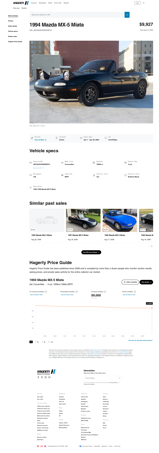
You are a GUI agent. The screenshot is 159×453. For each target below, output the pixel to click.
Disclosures (104, 446)
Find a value (16, 8)
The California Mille (86, 432)
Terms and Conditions (89, 384)
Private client (40, 423)
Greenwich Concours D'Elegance (89, 434)
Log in (137, 3)
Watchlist (24, 8)
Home (104, 396)
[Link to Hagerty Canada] (42, 446)
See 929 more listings (90, 252)
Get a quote (40, 396)
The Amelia (84, 430)
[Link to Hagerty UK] (45, 446)
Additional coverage (42, 430)
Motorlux (83, 437)
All (59, 415)
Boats (38, 420)
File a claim (40, 399)
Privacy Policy (113, 382)
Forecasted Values (123, 352)
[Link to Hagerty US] (38, 446)
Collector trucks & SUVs (43, 411)
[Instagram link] (45, 377)
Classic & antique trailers (43, 413)
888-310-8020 (84, 420)
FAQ (104, 423)
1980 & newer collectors (43, 406)
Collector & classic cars (43, 408)
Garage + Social (63, 422)
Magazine (83, 408)
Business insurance (42, 425)
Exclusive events (85, 411)
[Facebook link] (38, 377)
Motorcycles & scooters (43, 415)
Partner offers (84, 406)
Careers (105, 406)
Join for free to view (36, 294)
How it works (62, 404)
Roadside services (86, 418)
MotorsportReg (63, 427)
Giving (104, 416)
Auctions (61, 396)
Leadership (106, 401)
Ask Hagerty (84, 401)
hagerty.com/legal (95, 353)
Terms (104, 427)
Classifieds (62, 399)
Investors (105, 413)
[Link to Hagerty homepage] (46, 372)
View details (145, 282)
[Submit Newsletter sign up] (119, 378)
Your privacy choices (87, 446)
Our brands (106, 404)
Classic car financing (42, 427)
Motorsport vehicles (42, 418)
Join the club (84, 396)
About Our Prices (96, 350)
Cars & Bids (39, 140)
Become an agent (41, 437)
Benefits (83, 404)
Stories (61, 413)
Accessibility (97, 446)
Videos (61, 411)
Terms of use (117, 446)
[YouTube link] (49, 377)
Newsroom (106, 408)
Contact (105, 411)
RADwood (83, 439)
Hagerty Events (85, 427)
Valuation (83, 399)
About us (105, 399)
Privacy (105, 425)
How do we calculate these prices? (140, 340)
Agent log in (40, 439)
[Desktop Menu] (143, 3)
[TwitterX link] (42, 377)
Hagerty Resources (64, 425)
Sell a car (61, 401)
